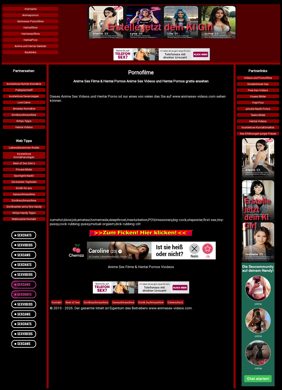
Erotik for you (24, 188)
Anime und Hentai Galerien (30, 46)
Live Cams (24, 102)
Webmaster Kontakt (24, 219)
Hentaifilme (30, 27)
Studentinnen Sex (258, 84)
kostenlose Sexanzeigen (24, 96)
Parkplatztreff (24, 90)
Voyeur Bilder (258, 96)
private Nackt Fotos (258, 108)
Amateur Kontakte (24, 108)
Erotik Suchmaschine (151, 302)
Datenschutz (175, 302)
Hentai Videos (24, 127)
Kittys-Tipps (24, 121)
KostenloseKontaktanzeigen (24, 155)
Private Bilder (24, 169)
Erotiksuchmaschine (24, 114)
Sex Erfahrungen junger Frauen (258, 133)
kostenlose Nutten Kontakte (24, 83)
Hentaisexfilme (30, 33)
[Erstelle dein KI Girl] (162, 37)
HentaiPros (30, 39)
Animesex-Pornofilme (30, 21)
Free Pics (258, 102)
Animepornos (30, 15)
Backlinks (30, 52)
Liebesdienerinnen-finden (24, 147)
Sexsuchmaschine (24, 194)
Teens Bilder (258, 115)
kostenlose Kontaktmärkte (258, 127)
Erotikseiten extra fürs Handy (24, 206)
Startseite (31, 9)
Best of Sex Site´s (24, 163)
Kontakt (57, 302)
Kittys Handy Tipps (24, 212)
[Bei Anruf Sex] (161, 59)
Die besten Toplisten (24, 181)
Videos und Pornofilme (258, 77)
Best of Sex (73, 302)
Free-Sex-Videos (258, 90)
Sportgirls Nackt (24, 175)
